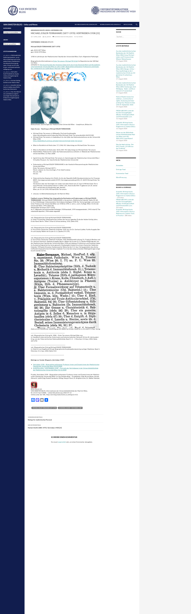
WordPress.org (121, 177)
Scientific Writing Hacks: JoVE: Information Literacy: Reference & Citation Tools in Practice (125, 212)
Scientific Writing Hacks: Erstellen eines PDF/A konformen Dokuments (12, 87)
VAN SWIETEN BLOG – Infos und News (20, 24)
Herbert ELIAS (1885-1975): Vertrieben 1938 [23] (45, 426)
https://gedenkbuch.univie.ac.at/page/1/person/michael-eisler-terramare (57, 141)
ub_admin (47, 37)
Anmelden (119, 165)
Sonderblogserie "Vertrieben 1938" (70, 408)
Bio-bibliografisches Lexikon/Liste (86, 24)
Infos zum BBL (128, 24)
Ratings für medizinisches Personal (40, 418)
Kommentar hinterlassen (63, 37)
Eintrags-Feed (121, 169)
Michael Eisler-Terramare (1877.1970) (44, 408)
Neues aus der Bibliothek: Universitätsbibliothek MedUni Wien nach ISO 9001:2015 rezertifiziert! (125, 135)
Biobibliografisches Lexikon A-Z (110, 24)
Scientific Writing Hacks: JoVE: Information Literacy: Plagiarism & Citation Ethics (125, 124)
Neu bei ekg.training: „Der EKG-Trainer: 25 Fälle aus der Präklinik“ (125, 146)
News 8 (47, 30)
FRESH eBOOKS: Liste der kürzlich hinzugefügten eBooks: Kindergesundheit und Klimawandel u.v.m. (125, 114)
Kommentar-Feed (122, 173)
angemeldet (62, 442)
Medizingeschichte (38, 30)
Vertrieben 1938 (56, 30)
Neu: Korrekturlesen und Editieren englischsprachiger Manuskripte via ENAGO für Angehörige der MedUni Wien (12, 96)
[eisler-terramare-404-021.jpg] (65, 290)
